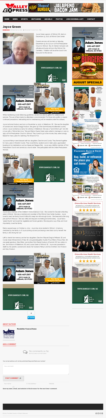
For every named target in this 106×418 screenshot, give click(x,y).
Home (7, 19)
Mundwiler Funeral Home (31, 30)
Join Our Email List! (75, 19)
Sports (24, 19)
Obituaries (36, 19)
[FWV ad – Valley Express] (87, 135)
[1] (49, 98)
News (15, 19)
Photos (59, 19)
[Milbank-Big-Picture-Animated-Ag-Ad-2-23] (51, 69)
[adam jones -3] (18, 98)
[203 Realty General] (87, 239)
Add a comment (9, 344)
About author (9, 324)
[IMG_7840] (87, 100)
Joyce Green (12, 26)
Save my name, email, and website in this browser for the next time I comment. (30, 388)
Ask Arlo (48, 19)
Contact (91, 19)
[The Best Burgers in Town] (87, 66)
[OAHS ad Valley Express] (87, 213)
